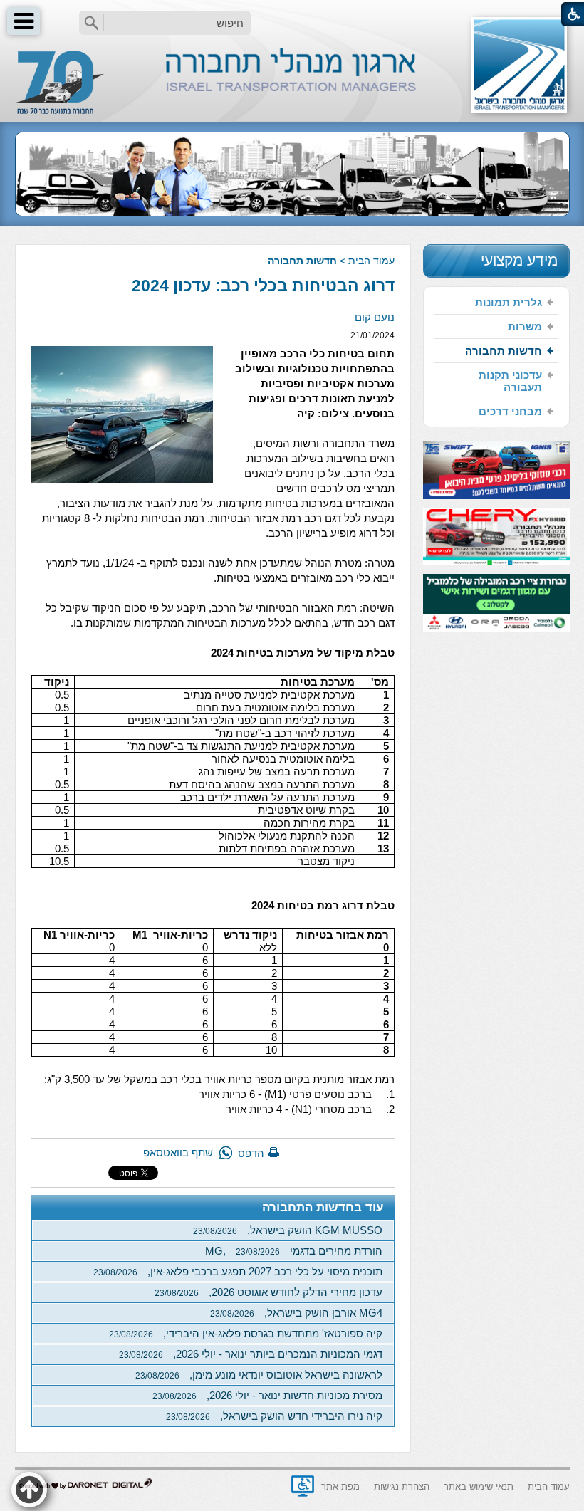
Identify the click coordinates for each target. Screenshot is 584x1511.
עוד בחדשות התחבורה (323, 1207)
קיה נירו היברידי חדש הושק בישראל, (274, 1416)
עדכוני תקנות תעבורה (510, 381)
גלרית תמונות (508, 302)
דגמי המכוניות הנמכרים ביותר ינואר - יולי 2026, (250, 1354)
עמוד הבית (371, 260)
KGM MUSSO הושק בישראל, (287, 1230)
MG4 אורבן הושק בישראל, (296, 1313)
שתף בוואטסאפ (178, 1152)
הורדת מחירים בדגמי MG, (293, 1251)
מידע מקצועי (519, 260)
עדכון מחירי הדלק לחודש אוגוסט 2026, (268, 1292)
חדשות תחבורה (302, 260)
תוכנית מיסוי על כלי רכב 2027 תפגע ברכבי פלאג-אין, (237, 1271)
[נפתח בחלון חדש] (302, 1486)
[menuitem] (496, 303)
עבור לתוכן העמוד (292, 14)
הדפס (251, 1153)
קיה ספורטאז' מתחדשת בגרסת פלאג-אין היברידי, (245, 1333)
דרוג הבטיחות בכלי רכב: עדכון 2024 (263, 285)
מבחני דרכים (510, 411)
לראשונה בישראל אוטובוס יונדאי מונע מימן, (258, 1375)
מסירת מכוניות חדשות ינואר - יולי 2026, (267, 1395)
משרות (525, 326)
